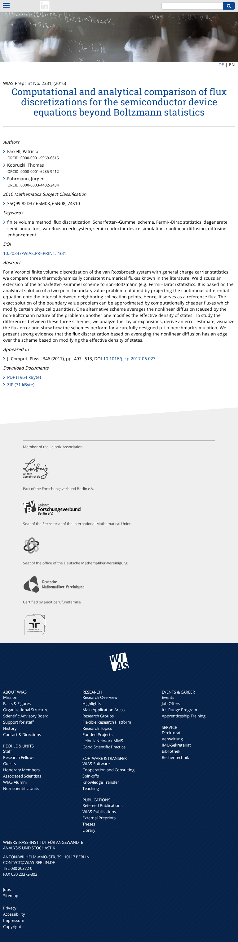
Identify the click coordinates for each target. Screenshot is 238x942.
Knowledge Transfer (100, 782)
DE (221, 65)
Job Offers (171, 703)
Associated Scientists (22, 776)
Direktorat (171, 732)
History (10, 728)
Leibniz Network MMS (102, 740)
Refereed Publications (102, 805)
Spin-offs (90, 776)
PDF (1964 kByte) (24, 377)
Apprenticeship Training (183, 716)
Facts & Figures (17, 703)
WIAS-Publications (99, 811)
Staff (7, 751)
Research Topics (97, 728)
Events (168, 697)
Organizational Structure (25, 709)
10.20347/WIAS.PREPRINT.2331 (34, 253)
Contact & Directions (22, 734)
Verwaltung (172, 739)
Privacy (9, 908)
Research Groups (98, 716)
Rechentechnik (175, 757)
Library (88, 830)
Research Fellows (18, 757)
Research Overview (99, 697)
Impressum (13, 920)
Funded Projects (97, 734)
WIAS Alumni (15, 782)
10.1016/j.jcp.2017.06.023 (129, 358)
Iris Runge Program (179, 709)
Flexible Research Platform (106, 722)
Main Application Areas (103, 709)
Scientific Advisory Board (26, 716)
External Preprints (99, 818)
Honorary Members (21, 770)
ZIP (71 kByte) (20, 385)
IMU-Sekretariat (176, 745)
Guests (9, 763)
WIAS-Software (96, 763)
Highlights (91, 703)
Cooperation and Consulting (108, 770)
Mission (10, 697)
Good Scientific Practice (104, 747)
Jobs (7, 889)
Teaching (90, 788)
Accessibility (14, 914)
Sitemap (10, 895)
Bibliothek (171, 751)
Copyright (12, 926)
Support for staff (18, 722)
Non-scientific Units (21, 788)
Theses (88, 824)
